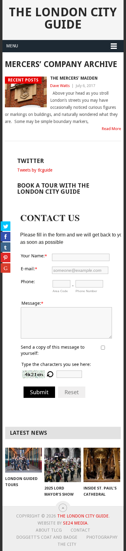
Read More (111, 128)
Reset (72, 392)
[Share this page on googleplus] (5, 268)
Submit (39, 392)
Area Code (60, 291)
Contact (80, 530)
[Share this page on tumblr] (5, 247)
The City (66, 544)
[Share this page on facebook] (5, 236)
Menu (12, 45)
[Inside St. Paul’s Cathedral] (101, 465)
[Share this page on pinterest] (5, 257)
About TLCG (49, 530)
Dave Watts (60, 85)
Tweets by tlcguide (34, 170)
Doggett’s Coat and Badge (46, 537)
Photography (101, 537)
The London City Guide (63, 18)
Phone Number (86, 291)
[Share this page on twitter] (5, 226)
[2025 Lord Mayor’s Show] (62, 465)
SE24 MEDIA (75, 523)
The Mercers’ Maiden (74, 78)
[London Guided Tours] (23, 460)
